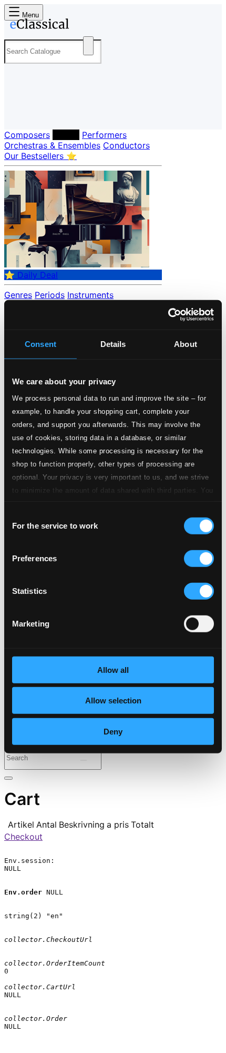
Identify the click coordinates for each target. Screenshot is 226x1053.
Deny (113, 731)
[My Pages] (18, 112)
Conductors (126, 145)
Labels (66, 135)
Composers (27, 135)
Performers (104, 135)
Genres (18, 295)
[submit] (83, 760)
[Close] (8, 778)
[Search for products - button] (88, 45)
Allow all (113, 669)
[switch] (199, 558)
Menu (29, 15)
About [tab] (185, 343)
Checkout (23, 836)
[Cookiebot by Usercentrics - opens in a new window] (168, 315)
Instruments (90, 295)
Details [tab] (113, 343)
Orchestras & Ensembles (52, 145)
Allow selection (113, 700)
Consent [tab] (40, 343)
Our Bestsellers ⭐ (40, 156)
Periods (50, 295)
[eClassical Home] (111, 25)
